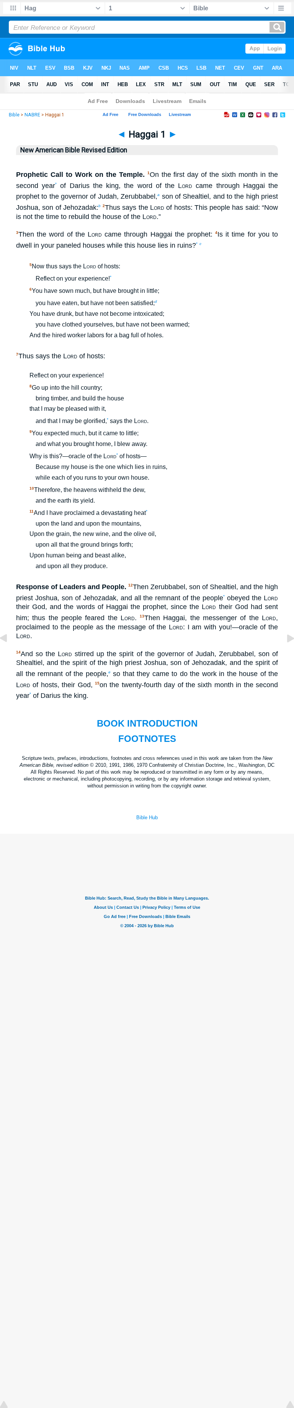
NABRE (32, 115)
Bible (14, 115)
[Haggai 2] (284, 655)
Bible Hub (147, 817)
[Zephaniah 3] (9, 655)
